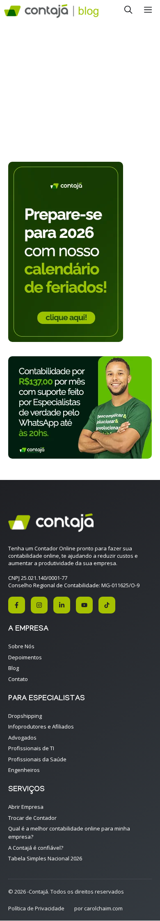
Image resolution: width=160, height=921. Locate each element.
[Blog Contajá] (51, 11)
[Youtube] (84, 605)
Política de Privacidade (36, 908)
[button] (128, 11)
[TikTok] (106, 605)
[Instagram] (39, 605)
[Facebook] (16, 605)
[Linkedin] (61, 605)
